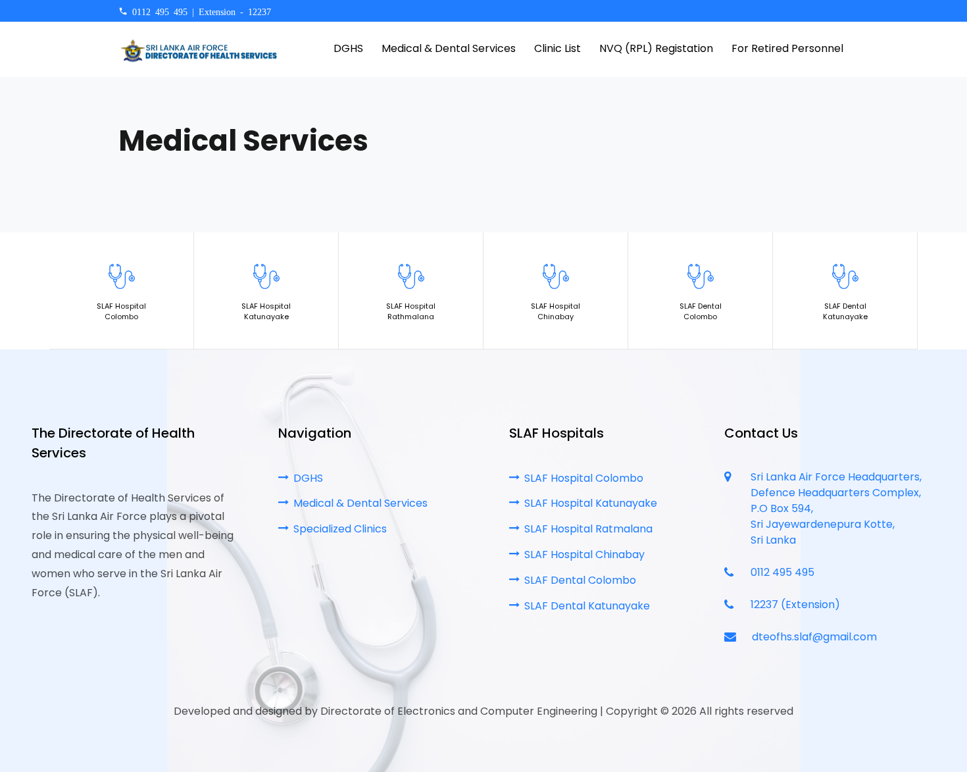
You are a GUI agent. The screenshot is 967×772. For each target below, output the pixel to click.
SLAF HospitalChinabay (555, 311)
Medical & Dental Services (360, 503)
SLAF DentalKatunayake (845, 311)
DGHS (308, 478)
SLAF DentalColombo (701, 311)
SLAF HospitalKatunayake (266, 311)
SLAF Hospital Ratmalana (588, 528)
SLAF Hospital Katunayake (590, 503)
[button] (783, 49)
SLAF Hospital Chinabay (584, 554)
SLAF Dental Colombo (580, 580)
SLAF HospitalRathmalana (410, 311)
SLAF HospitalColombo (121, 311)
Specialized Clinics (340, 528)
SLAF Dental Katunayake (587, 605)
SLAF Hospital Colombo (583, 478)
